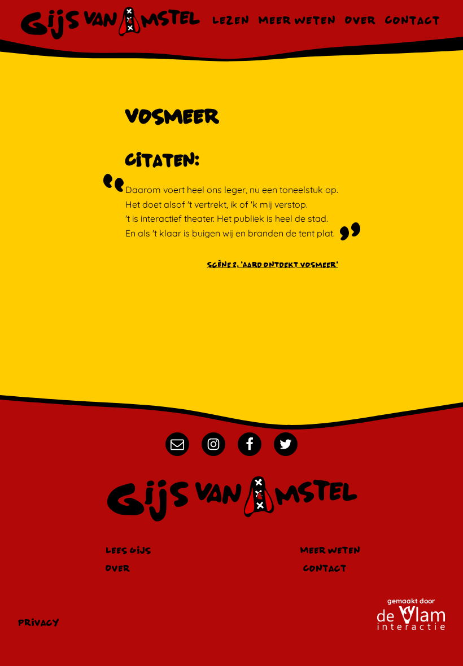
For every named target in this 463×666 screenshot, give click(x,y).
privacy (38, 622)
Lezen (231, 20)
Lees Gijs (128, 550)
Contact (412, 20)
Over (360, 20)
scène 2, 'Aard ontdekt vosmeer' (272, 265)
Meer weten (297, 20)
